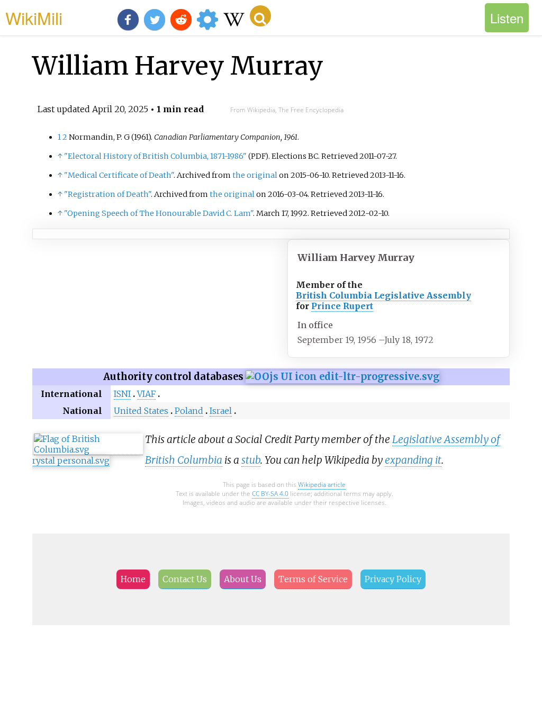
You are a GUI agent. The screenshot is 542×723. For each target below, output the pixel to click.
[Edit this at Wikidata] (342, 376)
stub (250, 460)
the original (254, 175)
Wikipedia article (322, 484)
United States (141, 410)
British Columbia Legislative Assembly (383, 295)
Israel (221, 410)
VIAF (146, 393)
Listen (506, 17)
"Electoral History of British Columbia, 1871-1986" (155, 156)
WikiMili (33, 17)
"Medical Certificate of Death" (119, 175)
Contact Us (184, 579)
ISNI (122, 393)
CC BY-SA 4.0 (270, 493)
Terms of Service (313, 579)
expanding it (413, 460)
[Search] (260, 15)
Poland (189, 410)
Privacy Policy (393, 579)
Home (133, 579)
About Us (242, 579)
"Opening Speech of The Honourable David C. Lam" (158, 213)
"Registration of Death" (107, 194)
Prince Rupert (342, 306)
